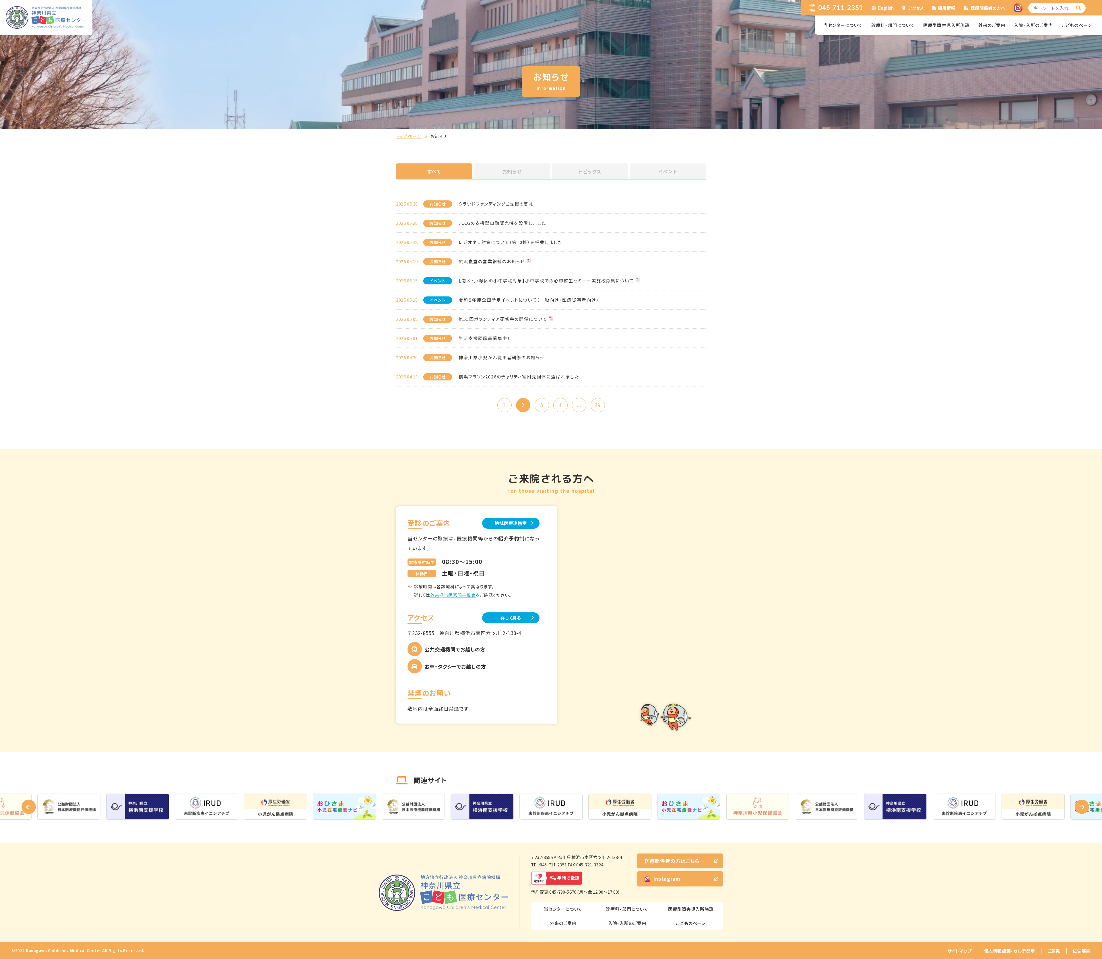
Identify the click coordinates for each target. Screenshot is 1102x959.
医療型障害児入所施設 (946, 25)
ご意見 (1053, 951)
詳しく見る (510, 618)
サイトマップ (959, 951)
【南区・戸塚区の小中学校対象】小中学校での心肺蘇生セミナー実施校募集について (546, 281)
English (886, 8)
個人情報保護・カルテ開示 (1009, 951)
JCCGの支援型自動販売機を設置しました (502, 223)
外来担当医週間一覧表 (453, 595)
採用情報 (946, 8)
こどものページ (1077, 25)
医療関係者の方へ (988, 8)
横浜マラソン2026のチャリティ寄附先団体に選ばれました (519, 377)
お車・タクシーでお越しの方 (455, 666)
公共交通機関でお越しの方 (455, 649)
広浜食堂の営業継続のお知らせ (492, 261)
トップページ (409, 136)
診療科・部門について (893, 25)
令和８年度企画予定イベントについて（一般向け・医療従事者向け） (529, 300)
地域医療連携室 (511, 523)
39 (597, 405)
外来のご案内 (991, 25)
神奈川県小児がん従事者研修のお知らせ (501, 357)
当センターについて (843, 25)
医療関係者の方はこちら (672, 860)
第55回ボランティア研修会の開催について (503, 319)
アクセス (916, 8)
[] (1078, 7)
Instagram (666, 878)
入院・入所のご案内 (1033, 25)
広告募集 (1082, 951)
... (579, 405)
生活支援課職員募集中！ (484, 338)
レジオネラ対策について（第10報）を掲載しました (510, 242)
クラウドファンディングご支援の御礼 (496, 204)
